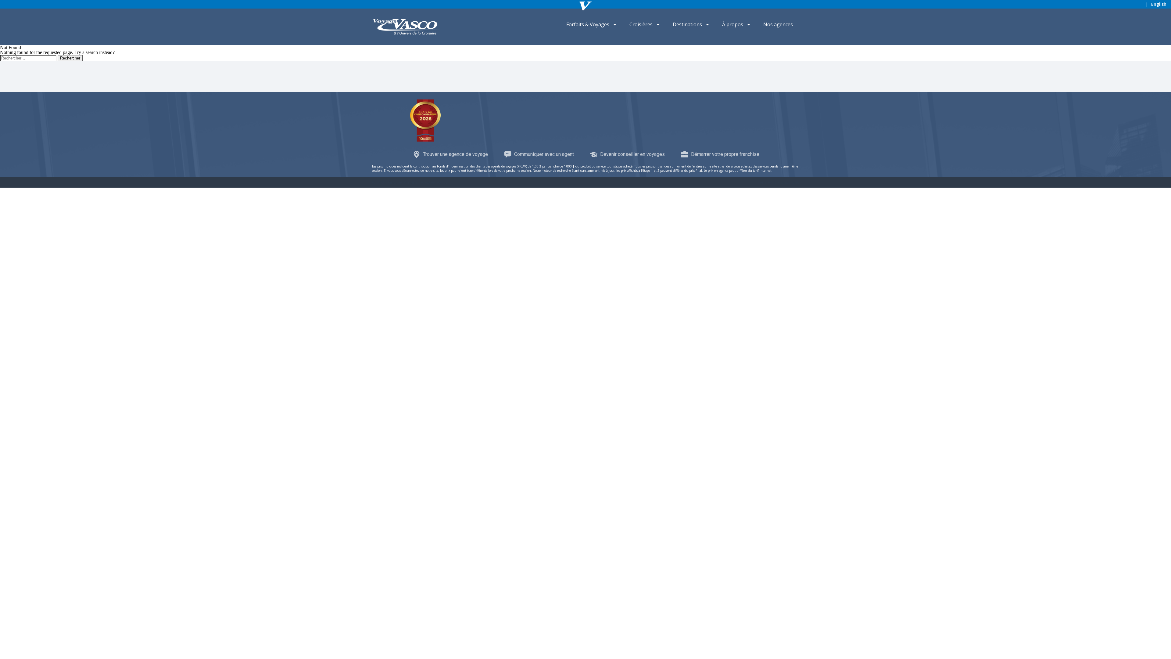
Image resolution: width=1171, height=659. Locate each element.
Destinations (687, 24)
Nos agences (778, 24)
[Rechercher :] (29, 57)
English (1158, 4)
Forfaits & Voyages (587, 24)
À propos (732, 24)
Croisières (641, 24)
